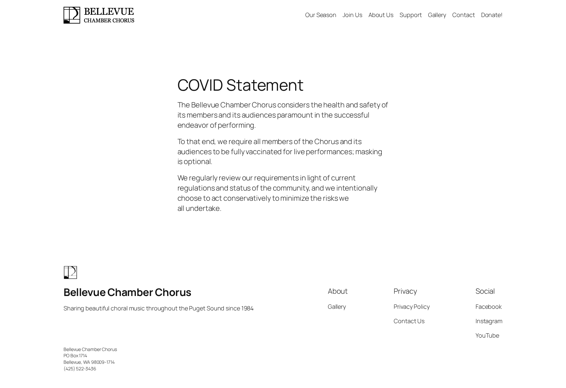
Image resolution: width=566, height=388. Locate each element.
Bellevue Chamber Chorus (127, 292)
